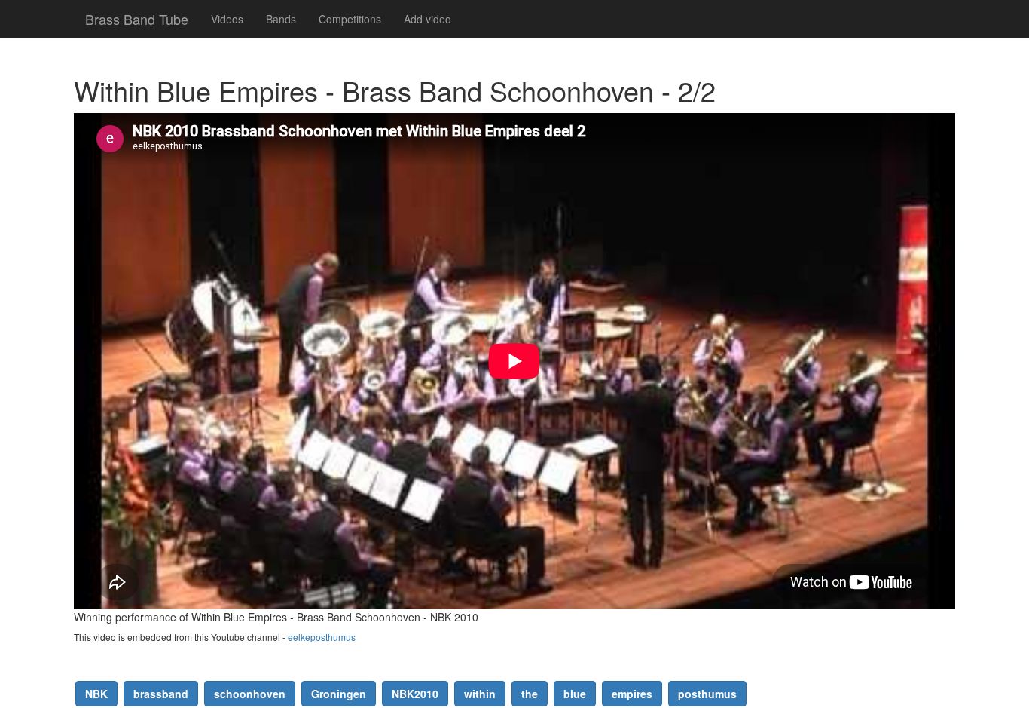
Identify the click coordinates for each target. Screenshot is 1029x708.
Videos (227, 18)
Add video (427, 18)
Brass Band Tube (136, 19)
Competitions (350, 18)
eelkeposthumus (322, 636)
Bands (281, 18)
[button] (96, 693)
